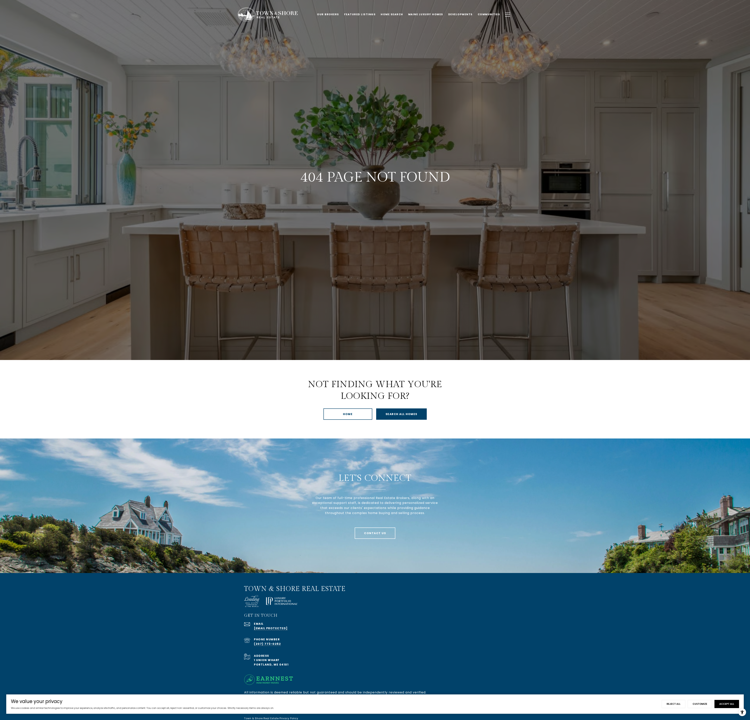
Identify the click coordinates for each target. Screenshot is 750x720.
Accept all (726, 704)
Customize (700, 704)
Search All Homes (401, 414)
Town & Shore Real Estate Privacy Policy (271, 718)
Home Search (392, 14)
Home (348, 414)
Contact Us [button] (375, 533)
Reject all (673, 704)
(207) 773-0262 (267, 644)
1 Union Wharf (266, 660)
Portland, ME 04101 (271, 665)
